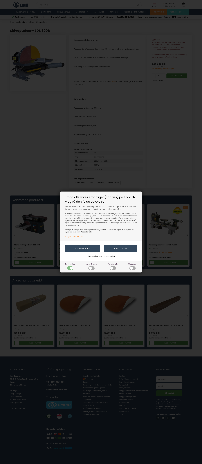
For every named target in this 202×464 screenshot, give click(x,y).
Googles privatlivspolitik (74, 236)
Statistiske (132, 264)
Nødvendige (70, 264)
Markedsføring (91, 264)
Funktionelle (113, 264)
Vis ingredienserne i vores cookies (101, 256)
